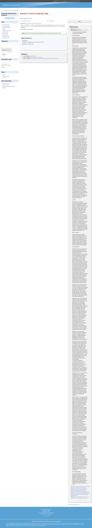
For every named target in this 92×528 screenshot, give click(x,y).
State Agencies (74, 494)
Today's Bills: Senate (7, 27)
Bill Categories (5, 35)
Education (73, 490)
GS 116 (74, 498)
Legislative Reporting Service (11, 5)
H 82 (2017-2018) (75, 28)
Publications (78, 1)
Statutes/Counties (6, 36)
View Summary (85, 30)
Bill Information (6, 85)
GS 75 (81, 496)
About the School (56, 1)
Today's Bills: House (6, 26)
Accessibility (47, 515)
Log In (43, 515)
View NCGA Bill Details (25, 21)
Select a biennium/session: (6, 48)
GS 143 (81, 498)
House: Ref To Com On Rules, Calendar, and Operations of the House (45, 58)
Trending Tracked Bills (7, 30)
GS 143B (85, 498)
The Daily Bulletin (6, 24)
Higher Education (78, 491)
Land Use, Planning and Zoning (80, 489)
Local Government (74, 495)
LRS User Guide (6, 76)
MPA (74, 1)
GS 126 (78, 498)
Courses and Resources (64, 1)
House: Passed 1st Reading (37, 57)
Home (2, 10)
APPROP (72, 496)
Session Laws (5, 33)
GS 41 (76, 496)
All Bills (4, 29)
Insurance (73, 487)
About (4, 74)
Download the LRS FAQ (9, 18)
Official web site (6, 83)
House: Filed (33, 56)
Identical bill (24, 40)
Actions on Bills (5, 32)
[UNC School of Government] (27, 1)
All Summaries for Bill (75, 504)
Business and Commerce (84, 486)
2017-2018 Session (50, 21)
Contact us (5, 77)
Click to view (29, 18)
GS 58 (78, 496)
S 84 (27, 44)
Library (70, 1)
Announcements (6, 37)
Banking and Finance (75, 486)
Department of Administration (82, 494)
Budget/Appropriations (85, 493)
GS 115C (85, 496)
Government (77, 493)
